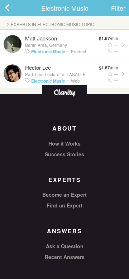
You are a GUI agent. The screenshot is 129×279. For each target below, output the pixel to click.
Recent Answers (65, 256)
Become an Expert (64, 194)
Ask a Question (64, 246)
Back (14, 8)
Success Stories (64, 154)
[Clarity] (64, 92)
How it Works (64, 143)
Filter (118, 8)
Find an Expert (64, 205)
